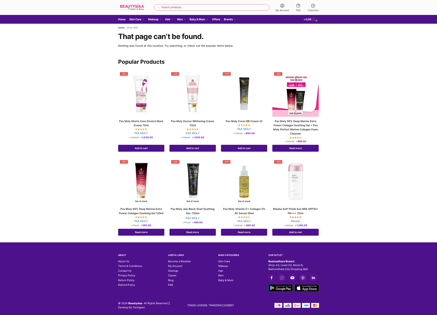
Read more (295, 148)
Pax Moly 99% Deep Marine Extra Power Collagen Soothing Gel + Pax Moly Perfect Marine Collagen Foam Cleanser (295, 127)
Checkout (313, 10)
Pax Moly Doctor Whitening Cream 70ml (192, 123)
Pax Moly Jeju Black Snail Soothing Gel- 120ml (192, 211)
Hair (220, 270)
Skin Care (224, 261)
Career (172, 275)
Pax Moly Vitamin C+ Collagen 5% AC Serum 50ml (244, 211)
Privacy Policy (126, 275)
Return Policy (126, 280)
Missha (295, 221)
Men (221, 275)
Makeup (223, 266)
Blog (171, 280)
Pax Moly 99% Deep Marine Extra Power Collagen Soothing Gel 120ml (141, 211)
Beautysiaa (135, 303)
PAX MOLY (141, 133)
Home (121, 27)
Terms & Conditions (130, 266)
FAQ (298, 10)
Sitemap (173, 270)
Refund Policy (126, 284)
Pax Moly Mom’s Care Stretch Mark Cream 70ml (141, 123)
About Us (123, 261)
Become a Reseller (179, 261)
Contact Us (125, 270)
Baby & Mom (225, 280)
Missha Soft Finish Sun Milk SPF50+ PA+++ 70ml (295, 211)
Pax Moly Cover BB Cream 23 (244, 121)
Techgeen (139, 307)
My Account (282, 10)
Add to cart (141, 148)
